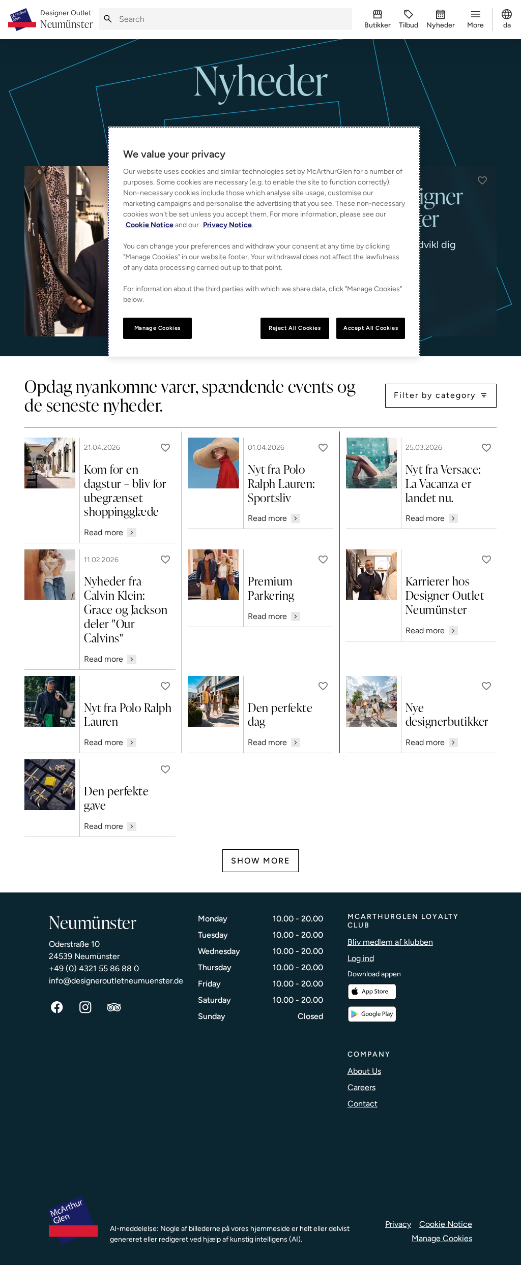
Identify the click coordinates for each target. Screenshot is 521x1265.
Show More (260, 861)
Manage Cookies (442, 1238)
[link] (66, 20)
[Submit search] (108, 19)
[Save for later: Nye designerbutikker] (486, 686)
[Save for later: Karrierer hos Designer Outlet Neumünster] (486, 559)
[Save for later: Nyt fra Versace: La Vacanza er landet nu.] (486, 448)
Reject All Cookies (295, 327)
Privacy (398, 1224)
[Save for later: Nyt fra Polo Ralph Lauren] (165, 686)
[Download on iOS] (372, 991)
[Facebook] (57, 1007)
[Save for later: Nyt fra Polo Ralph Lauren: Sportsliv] (323, 448)
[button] (482, 180)
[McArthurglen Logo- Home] (22, 19)
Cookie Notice (445, 1224)
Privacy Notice (227, 225)
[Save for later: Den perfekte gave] (165, 769)
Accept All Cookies (370, 327)
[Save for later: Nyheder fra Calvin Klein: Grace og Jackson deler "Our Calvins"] (165, 559)
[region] (264, 242)
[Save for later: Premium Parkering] (323, 559)
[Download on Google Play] (372, 1014)
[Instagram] (85, 1007)
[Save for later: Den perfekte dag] (323, 686)
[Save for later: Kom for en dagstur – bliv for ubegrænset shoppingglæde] (165, 448)
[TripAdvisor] (114, 1007)
